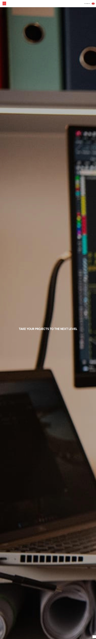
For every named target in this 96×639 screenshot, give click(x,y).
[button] (93, 3)
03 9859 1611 (87, 3)
